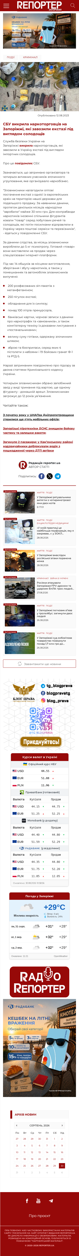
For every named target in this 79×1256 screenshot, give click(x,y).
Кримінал (30, 57)
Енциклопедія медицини (52, 523)
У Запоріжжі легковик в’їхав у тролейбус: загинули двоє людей (55, 613)
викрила (26, 145)
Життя (40, 493)
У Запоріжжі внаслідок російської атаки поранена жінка (54, 558)
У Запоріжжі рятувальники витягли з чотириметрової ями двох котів (54, 500)
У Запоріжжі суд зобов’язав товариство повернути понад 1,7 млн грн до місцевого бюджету (54, 640)
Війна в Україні (59, 578)
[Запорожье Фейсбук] (27, 1201)
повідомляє (24, 163)
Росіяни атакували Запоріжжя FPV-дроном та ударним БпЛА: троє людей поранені (54, 585)
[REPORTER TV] (38, 1201)
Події (11, 57)
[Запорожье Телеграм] (51, 1201)
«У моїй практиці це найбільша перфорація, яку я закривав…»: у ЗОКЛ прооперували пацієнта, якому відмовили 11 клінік (55, 530)
